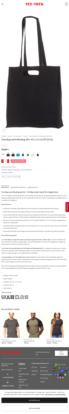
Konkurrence (67, 207)
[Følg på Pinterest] (58, 378)
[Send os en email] (63, 375)
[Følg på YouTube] (63, 378)
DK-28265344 (8, 369)
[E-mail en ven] (12, 176)
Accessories (17, 136)
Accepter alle (34, 400)
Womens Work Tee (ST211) (54, 341)
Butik (10, 136)
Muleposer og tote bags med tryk (40, 136)
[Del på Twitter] (9, 176)
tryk (25, 257)
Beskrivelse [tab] (5, 187)
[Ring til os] (65, 375)
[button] (2, 4)
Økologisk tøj (28, 169)
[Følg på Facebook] (55, 375)
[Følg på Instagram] (58, 375)
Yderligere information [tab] (18, 187)
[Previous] (1, 329)
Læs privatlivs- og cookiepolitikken (55, 394)
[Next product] (3, 145)
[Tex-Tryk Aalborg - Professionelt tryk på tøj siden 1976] (34, 4)
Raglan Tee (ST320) (29, 341)
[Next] (67, 329)
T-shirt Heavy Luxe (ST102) (8, 341)
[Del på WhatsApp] (3, 176)
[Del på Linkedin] (19, 176)
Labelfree (10, 172)
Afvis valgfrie (34, 408)
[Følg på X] (60, 375)
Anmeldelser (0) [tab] (32, 187)
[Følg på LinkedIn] (60, 378)
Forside (4, 136)
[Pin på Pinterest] (15, 176)
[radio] (8, 154)
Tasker (25, 136)
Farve (2, 154)
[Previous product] (6, 145)
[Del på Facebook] (6, 176)
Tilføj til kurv (18, 161)
